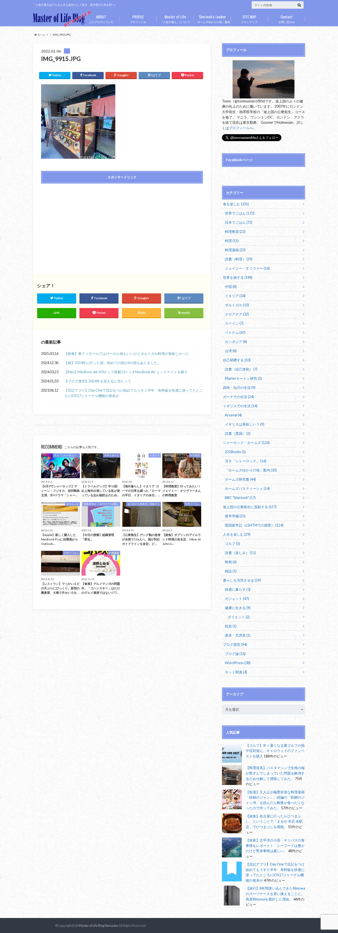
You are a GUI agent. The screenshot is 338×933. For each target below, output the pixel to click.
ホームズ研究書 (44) (240, 479)
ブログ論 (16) (235, 654)
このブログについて (101, 18)
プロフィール (138, 18)
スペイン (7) (234, 323)
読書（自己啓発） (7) (241, 369)
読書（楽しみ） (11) (240, 553)
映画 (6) (231, 562)
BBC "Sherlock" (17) (240, 498)
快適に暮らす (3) (237, 589)
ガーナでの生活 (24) (238, 397)
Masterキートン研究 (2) (243, 378)
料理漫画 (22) (235, 250)
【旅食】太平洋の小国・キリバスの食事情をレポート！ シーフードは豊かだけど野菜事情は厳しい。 (275, 845)
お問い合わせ (286, 18)
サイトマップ (249, 18)
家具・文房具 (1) (237, 635)
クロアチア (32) (237, 314)
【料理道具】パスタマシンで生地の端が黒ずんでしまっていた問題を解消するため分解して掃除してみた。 (275, 773)
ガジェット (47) (237, 598)
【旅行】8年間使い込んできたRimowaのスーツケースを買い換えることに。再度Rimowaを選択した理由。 (275, 893)
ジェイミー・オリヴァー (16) (247, 268)
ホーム (41, 34)
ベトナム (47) (235, 332)
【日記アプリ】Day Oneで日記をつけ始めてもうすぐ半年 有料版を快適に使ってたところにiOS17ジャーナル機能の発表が (133, 393)
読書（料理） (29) (238, 259)
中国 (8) (231, 286)
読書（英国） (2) (237, 433)
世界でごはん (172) (239, 213)
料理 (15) (232, 241)
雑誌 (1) (231, 571)
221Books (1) (235, 452)
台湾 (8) (231, 351)
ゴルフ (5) (232, 543)
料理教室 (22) (235, 231)
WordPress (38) (237, 663)
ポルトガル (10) (237, 305)
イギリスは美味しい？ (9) (244, 424)
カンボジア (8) (236, 342)
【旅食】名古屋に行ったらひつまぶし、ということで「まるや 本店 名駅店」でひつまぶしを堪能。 (274, 821)
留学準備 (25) (235, 516)
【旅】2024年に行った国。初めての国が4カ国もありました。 (112, 363)
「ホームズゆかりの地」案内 (212, 18)
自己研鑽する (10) (236, 360)
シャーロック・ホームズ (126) (246, 442)
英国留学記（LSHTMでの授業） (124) (254, 525)
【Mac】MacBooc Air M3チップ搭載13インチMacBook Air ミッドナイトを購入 (126, 372)
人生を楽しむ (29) (236, 534)
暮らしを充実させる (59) (242, 580)
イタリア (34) (235, 296)
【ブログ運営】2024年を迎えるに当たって (97, 381)
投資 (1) (231, 626)
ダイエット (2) (239, 617)
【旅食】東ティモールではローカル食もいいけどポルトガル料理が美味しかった (126, 353)
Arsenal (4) (233, 415)
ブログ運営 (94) (235, 644)
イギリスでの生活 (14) (240, 406)
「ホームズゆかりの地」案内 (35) (251, 470)
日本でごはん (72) (238, 222)
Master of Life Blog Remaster (98, 926)
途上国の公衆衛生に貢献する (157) (250, 507)
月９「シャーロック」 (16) (245, 461)
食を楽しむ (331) (236, 204)
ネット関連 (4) (236, 672)
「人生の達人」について (175, 18)
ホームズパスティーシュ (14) (247, 488)
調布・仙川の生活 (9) (239, 387)
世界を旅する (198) (237, 277)
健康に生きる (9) (237, 608)
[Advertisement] (80, 223)
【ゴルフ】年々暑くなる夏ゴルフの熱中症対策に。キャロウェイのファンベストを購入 (275, 750)
